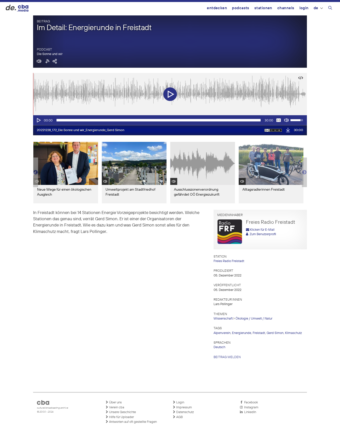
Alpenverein (222, 333)
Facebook (250, 402)
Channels (285, 8)
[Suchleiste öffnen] (330, 8)
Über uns (115, 402)
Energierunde (241, 333)
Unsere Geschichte (122, 412)
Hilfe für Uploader (121, 417)
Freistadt (259, 333)
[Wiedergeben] (38, 120)
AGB (179, 417)
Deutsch (219, 347)
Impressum (183, 407)
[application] (170, 120)
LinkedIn (249, 412)
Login (304, 8)
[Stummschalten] (286, 120)
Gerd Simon (275, 333)
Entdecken (217, 8)
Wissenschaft (223, 318)
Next (304, 172)
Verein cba (116, 407)
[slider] (159, 120)
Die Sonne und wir (49, 54)
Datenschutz (184, 412)
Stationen (263, 8)
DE (316, 8)
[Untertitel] (278, 120)
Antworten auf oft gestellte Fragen (132, 422)
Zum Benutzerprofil (262, 234)
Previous (35, 172)
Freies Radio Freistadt (229, 261)
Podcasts (240, 8)
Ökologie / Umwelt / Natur (253, 318)
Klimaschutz (293, 333)
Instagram (250, 407)
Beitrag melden (227, 357)
